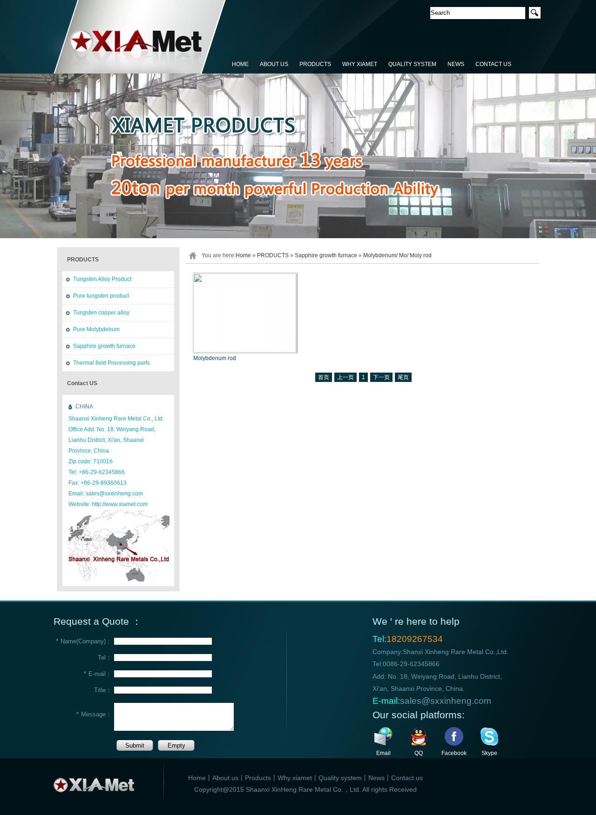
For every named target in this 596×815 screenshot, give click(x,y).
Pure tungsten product (101, 296)
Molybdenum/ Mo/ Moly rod (397, 255)
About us (225, 778)
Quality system (340, 778)
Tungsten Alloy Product (102, 279)
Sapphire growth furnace (104, 346)
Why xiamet (295, 778)
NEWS (455, 64)
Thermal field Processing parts (111, 363)
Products (258, 778)
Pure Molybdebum (96, 329)
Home (243, 255)
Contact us (407, 778)
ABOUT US (274, 64)
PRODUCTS (315, 64)
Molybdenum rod (214, 358)
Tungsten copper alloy (101, 312)
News (376, 778)
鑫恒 (140, 37)
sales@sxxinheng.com (445, 701)
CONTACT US (493, 64)
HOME (240, 64)
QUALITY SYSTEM (412, 64)
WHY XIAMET (359, 64)
